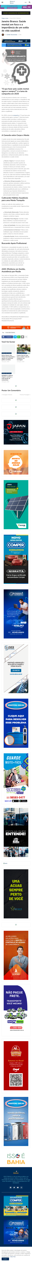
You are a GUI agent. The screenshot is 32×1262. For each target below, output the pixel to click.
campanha (16, 115)
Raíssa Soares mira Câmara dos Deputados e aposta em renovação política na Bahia (8, 358)
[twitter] (14, 1187)
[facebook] (10, 1187)
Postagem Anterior (7, 394)
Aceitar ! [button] (5, 1259)
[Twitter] (15, 336)
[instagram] (21, 1187)
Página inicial (5, 18)
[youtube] (17, 1187)
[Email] (22, 336)
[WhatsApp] (18, 336)
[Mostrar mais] (26, 336)
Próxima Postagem (24, 394)
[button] (2, 2)
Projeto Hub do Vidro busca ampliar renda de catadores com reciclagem (23, 358)
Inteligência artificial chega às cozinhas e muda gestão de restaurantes (7, 378)
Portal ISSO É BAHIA (15, 18)
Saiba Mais (13, 1256)
